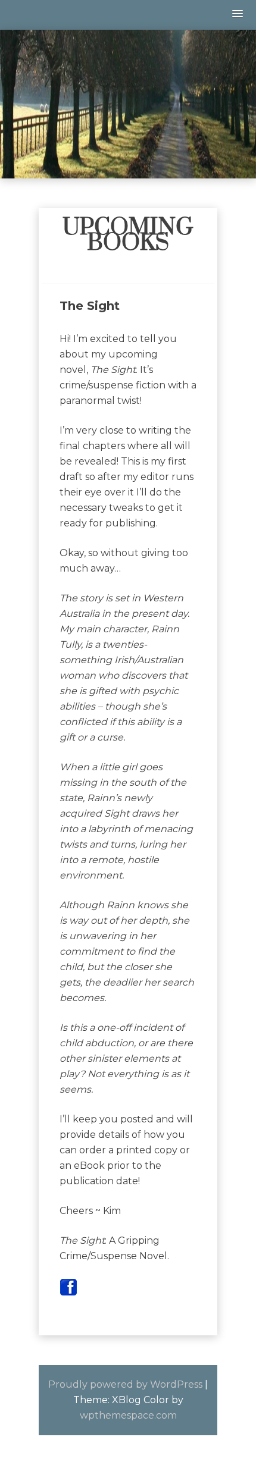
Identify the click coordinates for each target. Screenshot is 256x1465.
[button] (238, 14)
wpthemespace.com (128, 1415)
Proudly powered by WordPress (125, 1384)
